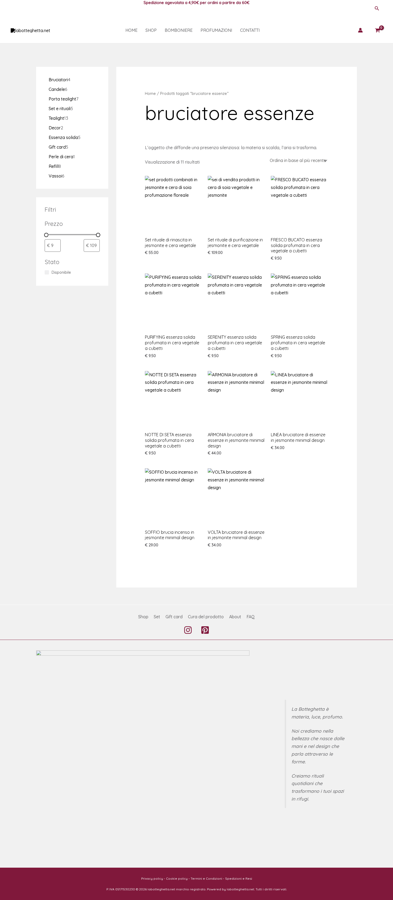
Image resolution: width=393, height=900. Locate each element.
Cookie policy (177, 878)
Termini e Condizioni (206, 878)
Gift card (174, 616)
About (235, 616)
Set (157, 616)
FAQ (250, 616)
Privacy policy (152, 878)
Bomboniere (178, 30)
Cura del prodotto (206, 616)
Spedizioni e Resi (238, 878)
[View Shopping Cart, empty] (377, 30)
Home (131, 30)
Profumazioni (216, 30)
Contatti (250, 30)
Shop (151, 30)
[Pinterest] (205, 630)
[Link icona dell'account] (360, 30)
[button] (377, 8)
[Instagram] (188, 630)
